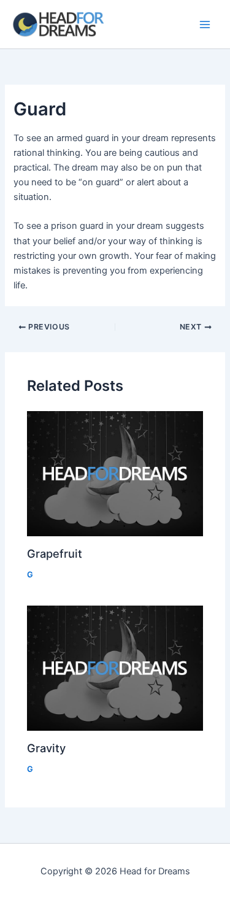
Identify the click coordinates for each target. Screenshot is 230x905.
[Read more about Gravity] (114, 668)
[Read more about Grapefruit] (114, 473)
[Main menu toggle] (205, 24)
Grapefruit (54, 553)
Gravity (46, 748)
